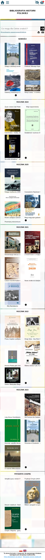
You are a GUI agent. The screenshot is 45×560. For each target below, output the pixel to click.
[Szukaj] (42, 29)
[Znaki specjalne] (42, 32)
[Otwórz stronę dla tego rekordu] (13, 54)
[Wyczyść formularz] (38, 32)
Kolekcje (23, 32)
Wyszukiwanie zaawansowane (11, 32)
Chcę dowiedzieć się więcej (13, 557)
